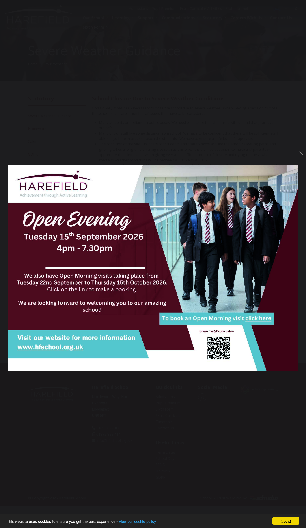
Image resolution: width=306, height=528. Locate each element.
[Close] (301, 153)
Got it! (286, 521)
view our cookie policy (137, 521)
